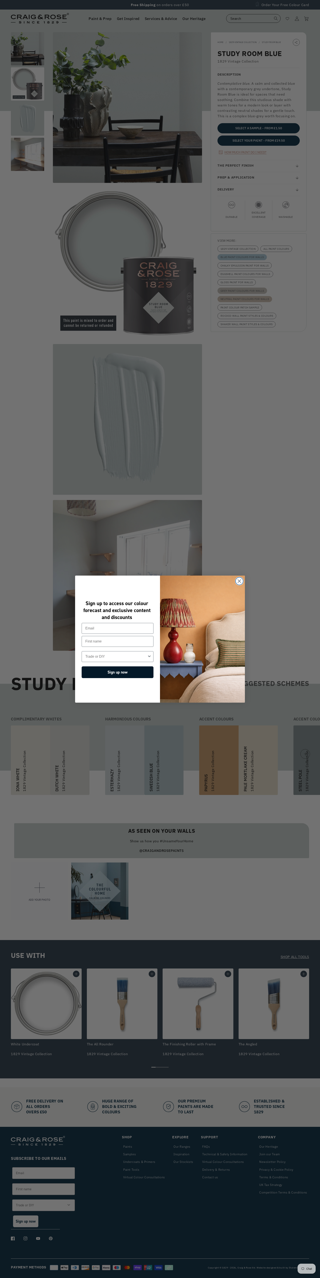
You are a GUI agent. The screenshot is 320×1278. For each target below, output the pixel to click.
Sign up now (118, 672)
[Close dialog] (239, 581)
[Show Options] (149, 656)
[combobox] (116, 656)
